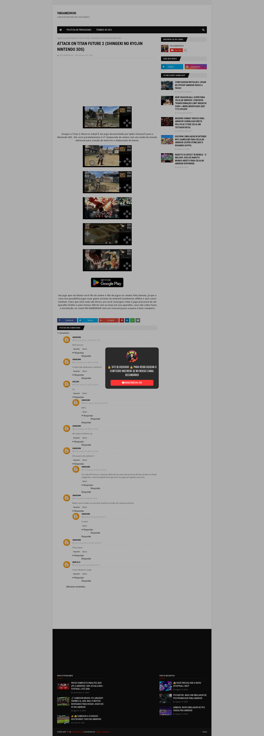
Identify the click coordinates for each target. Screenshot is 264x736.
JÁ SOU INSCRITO (132, 387)
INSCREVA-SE (133, 378)
